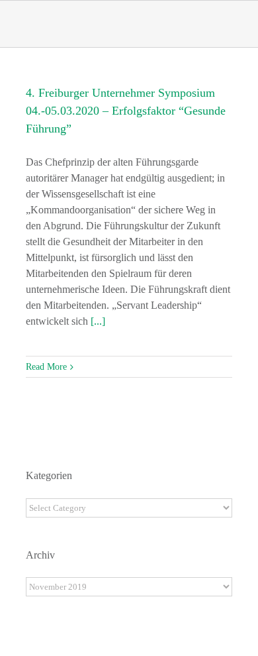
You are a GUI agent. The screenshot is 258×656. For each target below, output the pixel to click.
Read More (46, 367)
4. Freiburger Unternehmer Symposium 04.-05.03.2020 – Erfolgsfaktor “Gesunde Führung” (126, 110)
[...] (98, 321)
